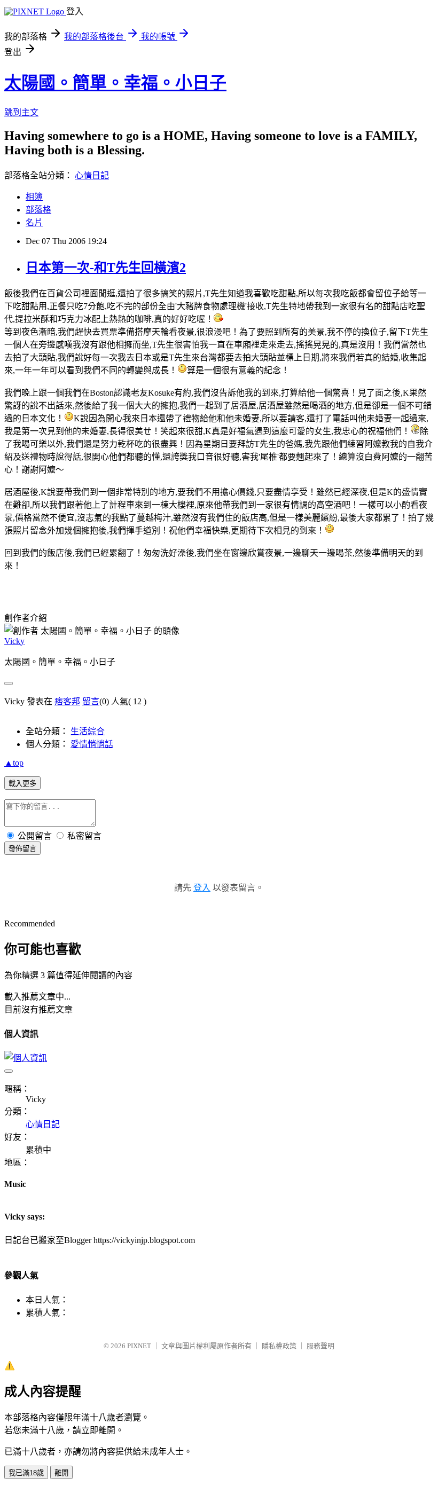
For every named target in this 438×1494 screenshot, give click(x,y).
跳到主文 (21, 112)
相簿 (34, 196)
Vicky (14, 641)
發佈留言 (22, 849)
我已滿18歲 (26, 1473)
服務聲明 (320, 1346)
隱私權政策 (279, 1346)
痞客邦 (67, 701)
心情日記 (92, 175)
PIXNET (139, 1346)
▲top (14, 762)
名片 (34, 222)
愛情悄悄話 (92, 744)
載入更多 (22, 784)
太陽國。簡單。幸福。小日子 (115, 82)
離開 (61, 1473)
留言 (90, 701)
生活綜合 (88, 731)
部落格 (38, 209)
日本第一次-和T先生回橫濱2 (106, 267)
